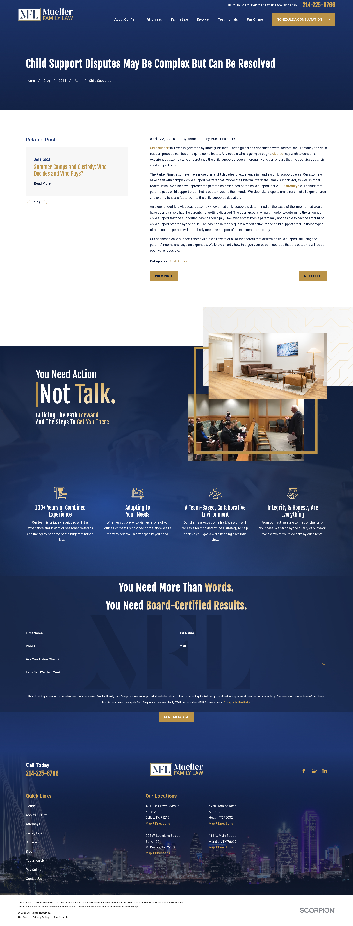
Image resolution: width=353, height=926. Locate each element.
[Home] (45, 14)
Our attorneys (289, 186)
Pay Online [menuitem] (255, 19)
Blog (29, 851)
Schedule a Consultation (299, 19)
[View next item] (46, 202)
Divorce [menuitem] (203, 19)
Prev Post (164, 276)
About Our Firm (37, 815)
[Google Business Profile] (314, 771)
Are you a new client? (42, 659)
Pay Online (33, 870)
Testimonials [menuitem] (228, 19)
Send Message (176, 717)
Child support (160, 148)
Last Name (186, 633)
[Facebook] (303, 771)
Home (30, 806)
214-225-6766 (319, 5)
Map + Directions (158, 823)
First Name (34, 633)
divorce (277, 154)
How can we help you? (43, 672)
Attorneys (33, 824)
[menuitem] (23, 917)
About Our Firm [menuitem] (126, 19)
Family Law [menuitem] (179, 19)
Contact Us (34, 879)
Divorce (31, 842)
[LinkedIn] (324, 771)
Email (182, 646)
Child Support (178, 261)
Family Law (34, 833)
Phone (30, 646)
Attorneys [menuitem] (154, 19)
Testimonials (35, 860)
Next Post (313, 276)
